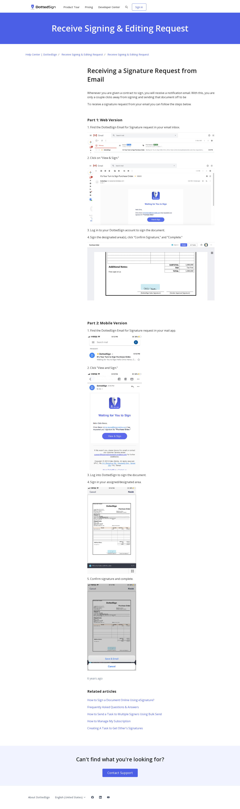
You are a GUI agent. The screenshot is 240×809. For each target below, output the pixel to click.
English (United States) (69, 797)
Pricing (89, 7)
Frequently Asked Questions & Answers (113, 707)
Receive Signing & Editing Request (82, 54)
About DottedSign (39, 797)
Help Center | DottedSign (41, 54)
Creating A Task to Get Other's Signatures (115, 728)
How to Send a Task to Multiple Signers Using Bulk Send (124, 714)
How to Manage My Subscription (109, 721)
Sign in (139, 7)
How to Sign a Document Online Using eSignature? (120, 700)
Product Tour (71, 7)
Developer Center (109, 7)
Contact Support (120, 773)
